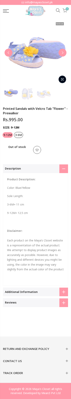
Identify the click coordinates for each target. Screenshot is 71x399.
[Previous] (8, 53)
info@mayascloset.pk (39, 2)
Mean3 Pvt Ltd (51, 393)
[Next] (62, 53)
